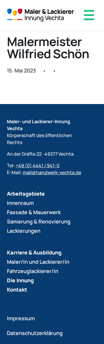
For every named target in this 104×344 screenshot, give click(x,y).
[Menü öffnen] (89, 15)
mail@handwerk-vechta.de (52, 172)
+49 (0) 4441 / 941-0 (38, 165)
